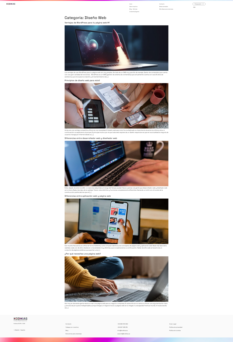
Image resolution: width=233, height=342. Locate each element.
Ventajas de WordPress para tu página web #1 (87, 22)
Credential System (134, 11)
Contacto (161, 4)
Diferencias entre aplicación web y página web (88, 196)
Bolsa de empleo (163, 6)
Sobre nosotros (133, 6)
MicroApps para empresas (166, 9)
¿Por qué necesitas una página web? (83, 253)
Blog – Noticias (133, 9)
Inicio (130, 4)
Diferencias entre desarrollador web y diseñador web (91, 138)
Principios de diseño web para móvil (82, 80)
